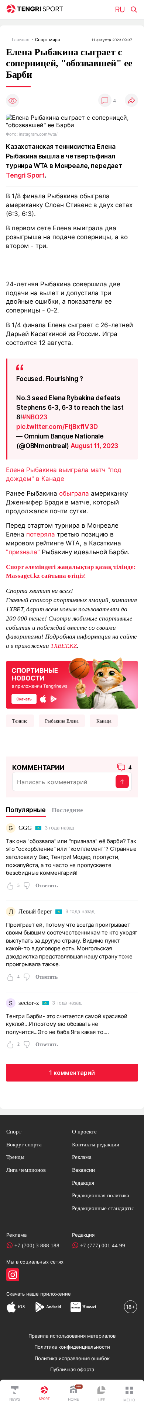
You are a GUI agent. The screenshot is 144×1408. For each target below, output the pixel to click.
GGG (25, 827)
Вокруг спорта (24, 1144)
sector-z (28, 1002)
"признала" (23, 552)
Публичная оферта (72, 1369)
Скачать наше (23, 1294)
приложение (55, 1294)
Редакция (83, 1183)
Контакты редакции (95, 1144)
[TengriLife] (101, 1394)
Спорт (13, 1131)
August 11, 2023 (95, 446)
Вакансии (83, 1170)
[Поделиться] (131, 101)
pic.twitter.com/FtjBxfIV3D (57, 426)
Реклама (82, 1157)
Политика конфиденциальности (72, 1347)
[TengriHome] (73, 1394)
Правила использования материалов (72, 1336)
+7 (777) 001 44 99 (102, 1245)
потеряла (40, 534)
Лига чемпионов (26, 1170)
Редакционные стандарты (103, 1208)
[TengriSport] (44, 1394)
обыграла (74, 493)
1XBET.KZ (64, 645)
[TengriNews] (15, 1394)
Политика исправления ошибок (72, 1358)
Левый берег (35, 911)
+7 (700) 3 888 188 (36, 1245)
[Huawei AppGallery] (76, 1307)
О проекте (84, 1131)
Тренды (15, 1157)
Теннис (19, 721)
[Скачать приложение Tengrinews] (72, 682)
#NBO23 (34, 417)
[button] (129, 1394)
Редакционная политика (100, 1195)
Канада (104, 721)
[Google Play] (39, 1307)
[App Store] (11, 1307)
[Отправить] (122, 781)
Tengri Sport (25, 175)
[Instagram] (12, 1274)
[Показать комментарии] (105, 101)
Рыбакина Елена (62, 721)
